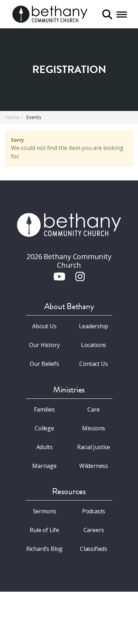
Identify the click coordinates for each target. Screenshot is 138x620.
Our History (44, 345)
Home (12, 117)
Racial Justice (93, 447)
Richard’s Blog (44, 549)
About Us (44, 326)
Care (93, 409)
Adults (44, 447)
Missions (93, 428)
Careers (94, 530)
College (44, 428)
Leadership (93, 326)
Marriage (44, 466)
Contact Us (93, 364)
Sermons (44, 511)
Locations (93, 345)
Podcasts (93, 511)
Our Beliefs (44, 364)
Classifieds (93, 549)
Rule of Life (44, 530)
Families (44, 409)
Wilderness (93, 466)
